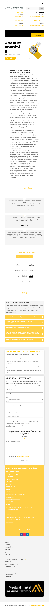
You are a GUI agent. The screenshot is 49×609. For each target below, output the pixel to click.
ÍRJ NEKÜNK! (10, 58)
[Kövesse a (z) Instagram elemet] (10, 1)
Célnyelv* (8, 414)
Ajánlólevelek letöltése (24, 257)
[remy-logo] (31, 278)
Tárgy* (7, 401)
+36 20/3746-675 (19, 25)
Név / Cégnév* (9, 389)
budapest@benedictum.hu (37, 16)
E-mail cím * (9, 393)
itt (25, 423)
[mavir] (31, 272)
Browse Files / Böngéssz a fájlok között (24, 438)
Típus (7, 397)
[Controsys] (17, 267)
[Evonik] (31, 284)
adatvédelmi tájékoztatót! (22, 456)
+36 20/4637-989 (19, 20)
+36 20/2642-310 (19, 16)
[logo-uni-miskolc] (24, 272)
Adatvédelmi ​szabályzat (37, 605)
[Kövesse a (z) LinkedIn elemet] (8, 1)
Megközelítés (9, 501)
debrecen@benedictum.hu (37, 25)
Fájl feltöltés (24, 429)
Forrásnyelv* (9, 409)
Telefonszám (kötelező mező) (13, 405)
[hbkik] (17, 272)
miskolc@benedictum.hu (37, 20)
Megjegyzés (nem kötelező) (13, 441)
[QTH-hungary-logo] (24, 278)
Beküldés (24, 460)
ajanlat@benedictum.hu (12, 471)
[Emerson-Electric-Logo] (31, 267)
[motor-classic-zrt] (17, 278)
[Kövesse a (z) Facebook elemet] (6, 1)
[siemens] (17, 284)
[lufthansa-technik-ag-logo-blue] (24, 267)
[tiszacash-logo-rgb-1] (24, 284)
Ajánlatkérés (37, 35)
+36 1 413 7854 (10, 476)
